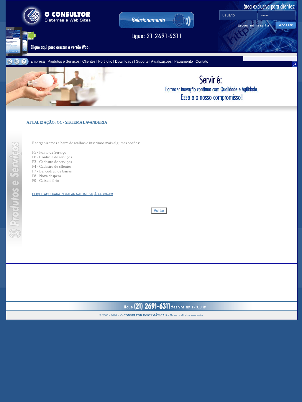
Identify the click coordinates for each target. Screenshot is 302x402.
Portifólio (105, 61)
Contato (202, 61)
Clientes (88, 61)
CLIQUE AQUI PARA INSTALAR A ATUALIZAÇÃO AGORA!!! (72, 194)
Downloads (124, 61)
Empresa (38, 61)
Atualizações (161, 61)
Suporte (142, 61)
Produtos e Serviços (64, 61)
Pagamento (183, 61)
